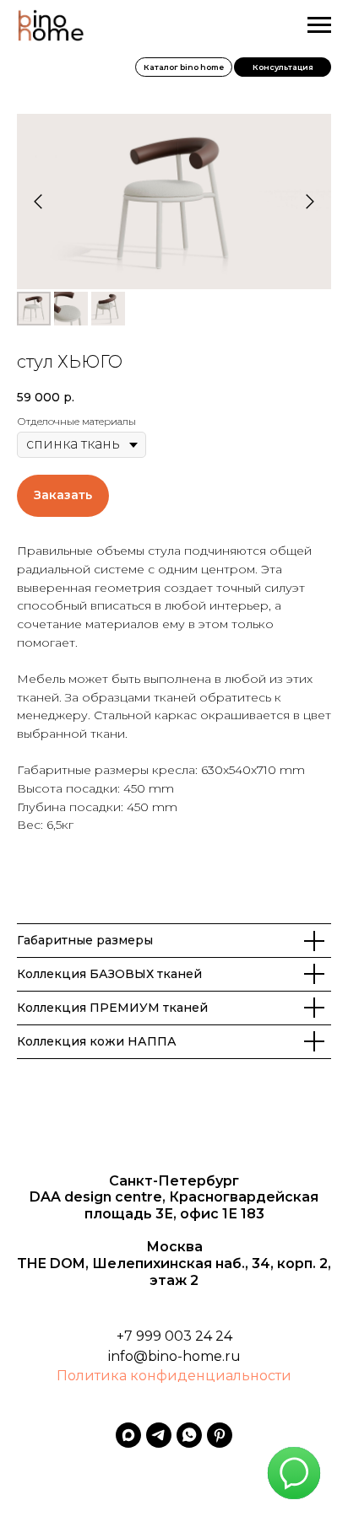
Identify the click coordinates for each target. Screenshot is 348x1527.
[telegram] (158, 1435)
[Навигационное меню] (319, 25)
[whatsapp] (189, 1435)
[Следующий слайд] (310, 201)
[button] (282, 67)
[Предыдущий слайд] (38, 201)
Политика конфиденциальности (174, 1376)
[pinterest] (219, 1435)
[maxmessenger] (128, 1435)
